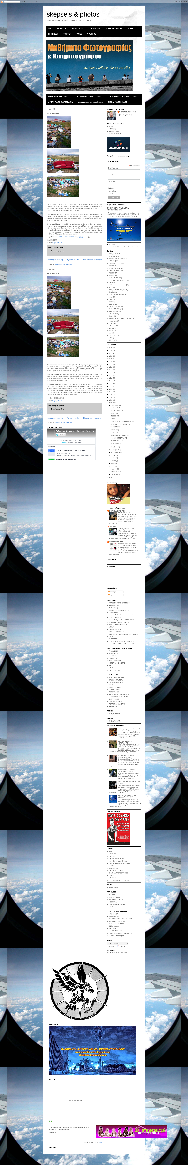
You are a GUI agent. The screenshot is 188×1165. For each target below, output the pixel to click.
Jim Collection (113, 656)
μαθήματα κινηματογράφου (117, 285)
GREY (111, 665)
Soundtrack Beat (114, 868)
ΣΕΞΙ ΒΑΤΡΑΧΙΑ (116, 443)
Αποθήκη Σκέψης (114, 605)
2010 (111, 392)
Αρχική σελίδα (73, 260)
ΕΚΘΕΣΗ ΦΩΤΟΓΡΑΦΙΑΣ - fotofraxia (122, 421)
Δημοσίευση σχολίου (57, 251)
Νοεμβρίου (114, 447)
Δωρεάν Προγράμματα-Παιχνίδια (119, 622)
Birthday (111, 188)
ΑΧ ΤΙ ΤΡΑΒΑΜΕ (116, 408)
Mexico (111, 330)
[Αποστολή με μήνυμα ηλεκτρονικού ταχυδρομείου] (48, 240)
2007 (111, 400)
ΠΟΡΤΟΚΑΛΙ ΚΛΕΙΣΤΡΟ (117, 511)
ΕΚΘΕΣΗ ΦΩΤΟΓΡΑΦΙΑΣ (119, 438)
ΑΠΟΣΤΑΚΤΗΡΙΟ (114, 897)
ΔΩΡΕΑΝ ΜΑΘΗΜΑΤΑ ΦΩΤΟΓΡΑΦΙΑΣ (125, 742)
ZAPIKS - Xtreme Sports (116, 935)
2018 (111, 370)
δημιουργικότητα (114, 311)
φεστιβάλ (111, 304)
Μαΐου (113, 463)
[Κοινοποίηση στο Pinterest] (56, 240)
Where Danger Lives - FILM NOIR (119, 880)
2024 (111, 353)
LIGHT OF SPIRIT (114, 689)
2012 (111, 386)
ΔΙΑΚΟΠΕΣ (114, 432)
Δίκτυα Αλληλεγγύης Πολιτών (118, 624)
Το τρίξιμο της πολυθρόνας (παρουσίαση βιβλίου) (126, 756)
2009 (111, 395)
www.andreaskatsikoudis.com (90, 102)
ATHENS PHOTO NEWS (117, 924)
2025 (111, 350)
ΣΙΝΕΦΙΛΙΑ (112, 878)
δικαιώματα (112, 314)
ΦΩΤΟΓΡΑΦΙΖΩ (114, 692)
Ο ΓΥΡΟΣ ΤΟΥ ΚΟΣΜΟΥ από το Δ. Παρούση (123, 634)
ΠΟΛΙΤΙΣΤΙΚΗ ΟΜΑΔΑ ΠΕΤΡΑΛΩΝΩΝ (121, 641)
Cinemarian (112, 256)
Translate (122, 946)
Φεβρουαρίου (115, 472)
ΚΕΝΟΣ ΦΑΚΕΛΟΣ (115, 617)
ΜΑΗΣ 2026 (112, 126)
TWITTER (67, 34)
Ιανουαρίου (115, 474)
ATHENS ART (113, 914)
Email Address (113, 168)
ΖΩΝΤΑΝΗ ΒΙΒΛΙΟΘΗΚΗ (117, 632)
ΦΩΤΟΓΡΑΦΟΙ (113, 278)
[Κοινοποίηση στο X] (52, 240)
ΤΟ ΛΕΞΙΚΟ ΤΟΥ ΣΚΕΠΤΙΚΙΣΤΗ (119, 603)
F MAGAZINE (113, 651)
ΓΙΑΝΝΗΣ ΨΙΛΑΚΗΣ (117, 441)
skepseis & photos (73, 14)
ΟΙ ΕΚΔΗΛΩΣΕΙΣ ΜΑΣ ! (117, 102)
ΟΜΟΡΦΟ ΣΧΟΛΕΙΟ (116, 542)
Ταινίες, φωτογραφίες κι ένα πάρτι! (129, 729)
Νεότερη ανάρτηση (55, 260)
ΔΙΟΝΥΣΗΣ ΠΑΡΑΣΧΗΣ (116, 677)
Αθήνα (54, 242)
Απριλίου (114, 466)
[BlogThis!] (50, 240)
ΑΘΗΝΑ (113, 419)
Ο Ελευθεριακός (114, 926)
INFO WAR (112, 928)
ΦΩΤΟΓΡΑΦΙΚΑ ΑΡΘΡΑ (116, 294)
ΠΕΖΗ (111, 636)
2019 (111, 367)
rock (110, 333)
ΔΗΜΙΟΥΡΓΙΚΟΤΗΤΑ (114, 28)
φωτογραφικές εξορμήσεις (117, 290)
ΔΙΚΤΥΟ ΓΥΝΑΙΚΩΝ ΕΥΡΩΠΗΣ (119, 610)
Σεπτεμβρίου (115, 452)
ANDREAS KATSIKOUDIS (127, 112)
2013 (111, 383)
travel (110, 297)
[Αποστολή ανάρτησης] (89, 237)
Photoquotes (113, 658)
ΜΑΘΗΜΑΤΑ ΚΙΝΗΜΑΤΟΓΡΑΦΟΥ (90, 97)
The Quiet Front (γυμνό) (116, 682)
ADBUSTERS (113, 902)
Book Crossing (113, 608)
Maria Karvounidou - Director (118, 861)
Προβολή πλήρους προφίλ (125, 115)
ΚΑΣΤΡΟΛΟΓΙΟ (114, 699)
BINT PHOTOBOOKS (116, 660)
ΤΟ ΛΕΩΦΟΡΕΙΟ (116, 427)
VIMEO (79, 34)
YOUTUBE (91, 34)
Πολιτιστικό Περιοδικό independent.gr (120, 933)
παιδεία (111, 302)
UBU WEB (112, 627)
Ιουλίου (113, 458)
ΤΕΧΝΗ (111, 273)
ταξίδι (110, 287)
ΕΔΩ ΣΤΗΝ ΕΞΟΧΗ (115, 629)
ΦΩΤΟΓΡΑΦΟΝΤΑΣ (115, 687)
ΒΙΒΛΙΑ (111, 275)
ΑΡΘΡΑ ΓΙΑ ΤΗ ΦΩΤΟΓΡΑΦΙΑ (60, 102)
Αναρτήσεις (113, 592)
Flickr (130, 28)
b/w (110, 338)
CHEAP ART (115, 413)
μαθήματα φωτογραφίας (116, 258)
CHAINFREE (113, 875)
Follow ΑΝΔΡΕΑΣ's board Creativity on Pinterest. (122, 247)
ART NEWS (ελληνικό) (116, 899)
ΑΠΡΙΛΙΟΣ (112, 129)
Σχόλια (112, 595)
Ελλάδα (59, 242)
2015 (111, 378)
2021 (111, 361)
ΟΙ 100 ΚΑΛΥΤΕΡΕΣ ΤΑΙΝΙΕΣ (118, 873)
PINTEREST (53, 34)
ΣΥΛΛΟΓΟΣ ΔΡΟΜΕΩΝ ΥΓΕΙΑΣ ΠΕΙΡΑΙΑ (122, 644)
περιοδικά (112, 328)
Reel (110, 851)
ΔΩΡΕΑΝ (112, 261)
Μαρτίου (114, 469)
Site (49, 28)
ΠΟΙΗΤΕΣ (112, 323)
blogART (111, 907)
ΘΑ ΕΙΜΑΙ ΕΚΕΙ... (114, 263)
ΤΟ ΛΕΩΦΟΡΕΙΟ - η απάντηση (120, 424)
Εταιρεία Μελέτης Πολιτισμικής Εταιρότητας (122, 615)
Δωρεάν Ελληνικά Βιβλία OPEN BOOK (121, 620)
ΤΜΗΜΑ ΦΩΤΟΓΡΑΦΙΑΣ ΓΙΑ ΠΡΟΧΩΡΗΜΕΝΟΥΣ (118, 209)
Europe (111, 316)
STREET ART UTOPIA (116, 680)
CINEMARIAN (113, 612)
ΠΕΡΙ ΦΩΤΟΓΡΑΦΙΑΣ (116, 701)
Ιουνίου (113, 461)
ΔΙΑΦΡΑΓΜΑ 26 (114, 268)
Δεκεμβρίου (115, 405)
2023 (111, 356)
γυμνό (111, 282)
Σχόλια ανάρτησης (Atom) (63, 264)
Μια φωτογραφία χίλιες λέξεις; (120, 435)
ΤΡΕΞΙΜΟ (112, 326)
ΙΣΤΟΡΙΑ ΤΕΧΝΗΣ (114, 306)
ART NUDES (113, 685)
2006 (111, 403)
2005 (111, 478)
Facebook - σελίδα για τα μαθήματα (86, 28)
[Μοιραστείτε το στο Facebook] (54, 240)
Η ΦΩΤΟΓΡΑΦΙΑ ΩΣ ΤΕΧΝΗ (118, 280)
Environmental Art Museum (117, 904)
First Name (112, 175)
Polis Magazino (113, 916)
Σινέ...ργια (112, 526)
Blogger (100, 1142)
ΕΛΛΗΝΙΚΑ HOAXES (115, 931)
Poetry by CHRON (114, 714)
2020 (111, 364)
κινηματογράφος (114, 270)
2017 (111, 372)
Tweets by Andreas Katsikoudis (117, 953)
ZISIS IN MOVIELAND (116, 870)
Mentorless (112, 854)
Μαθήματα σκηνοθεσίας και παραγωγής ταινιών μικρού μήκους (126, 530)
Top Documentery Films (116, 858)
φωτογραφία (113, 254)
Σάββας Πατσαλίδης (115, 721)
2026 (111, 348)
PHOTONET (113, 335)
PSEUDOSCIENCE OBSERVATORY (120, 919)
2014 (111, 381)
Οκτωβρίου (114, 449)
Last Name (112, 181)
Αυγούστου (114, 455)
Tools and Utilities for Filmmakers (119, 863)
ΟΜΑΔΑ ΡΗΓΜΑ (114, 639)
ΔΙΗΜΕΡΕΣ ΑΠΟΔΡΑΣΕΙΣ (117, 921)
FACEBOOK (62, 28)
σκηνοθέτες (112, 321)
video (110, 299)
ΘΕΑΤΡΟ (112, 340)
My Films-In (112, 866)
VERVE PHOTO (114, 653)
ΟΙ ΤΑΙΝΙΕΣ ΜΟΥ (114, 309)
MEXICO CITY (115, 416)
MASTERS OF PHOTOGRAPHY (119, 694)
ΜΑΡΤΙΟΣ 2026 (114, 131)
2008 (111, 397)
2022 (111, 359)
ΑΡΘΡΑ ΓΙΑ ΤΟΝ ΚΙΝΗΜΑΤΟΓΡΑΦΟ (124, 97)
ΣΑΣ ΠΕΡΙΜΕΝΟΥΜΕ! (118, 410)
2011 (111, 389)
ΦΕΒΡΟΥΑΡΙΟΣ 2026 (116, 134)
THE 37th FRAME (114, 670)
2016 (111, 375)
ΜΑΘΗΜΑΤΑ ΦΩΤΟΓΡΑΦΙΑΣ (60, 97)
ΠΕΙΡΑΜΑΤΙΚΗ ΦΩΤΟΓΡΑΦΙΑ (118, 697)
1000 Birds (112, 668)
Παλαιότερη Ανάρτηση (92, 260)
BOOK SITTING (114, 895)
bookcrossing (115, 430)
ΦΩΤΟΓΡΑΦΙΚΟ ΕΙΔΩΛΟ (117, 663)
